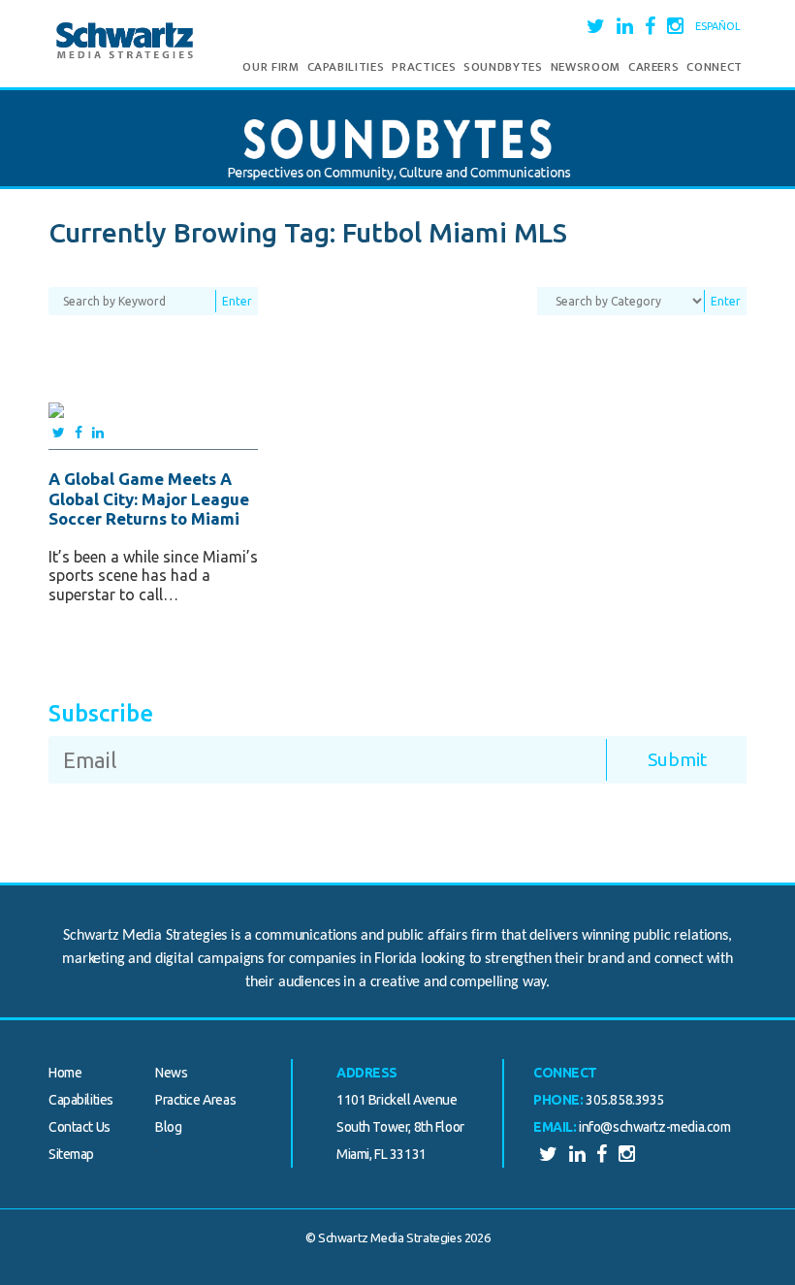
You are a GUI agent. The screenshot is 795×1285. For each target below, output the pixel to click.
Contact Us (79, 1127)
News (171, 1072)
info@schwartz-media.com (654, 1127)
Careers (654, 67)
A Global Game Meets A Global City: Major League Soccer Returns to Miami (148, 498)
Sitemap (71, 1154)
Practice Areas (195, 1100)
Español (718, 26)
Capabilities (346, 67)
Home (64, 1072)
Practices (424, 67)
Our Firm (270, 67)
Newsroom (585, 67)
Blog (168, 1127)
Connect (714, 67)
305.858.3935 (625, 1100)
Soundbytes (503, 67)
